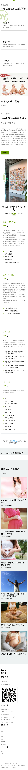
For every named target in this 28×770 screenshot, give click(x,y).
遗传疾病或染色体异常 (6, 714)
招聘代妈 (6, 61)
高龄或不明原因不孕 (6, 719)
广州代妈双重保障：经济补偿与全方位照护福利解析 (13, 595)
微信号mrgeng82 (5, 684)
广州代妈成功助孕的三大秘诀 (12, 625)
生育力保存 (3, 744)
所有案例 (3, 105)
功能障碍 (3, 739)
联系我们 (14, 441)
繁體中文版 (21, 7)
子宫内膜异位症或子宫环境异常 (8, 717)
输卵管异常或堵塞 (5, 709)
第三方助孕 (7, 42)
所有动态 (3, 473)
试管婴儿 (6, 23)
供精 (2, 753)
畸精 (2, 734)
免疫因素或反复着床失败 (7, 722)
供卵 (2, 751)
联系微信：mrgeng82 (12, 7)
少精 (2, 729)
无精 (2, 736)
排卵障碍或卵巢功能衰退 (7, 712)
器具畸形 (3, 741)
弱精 (2, 731)
